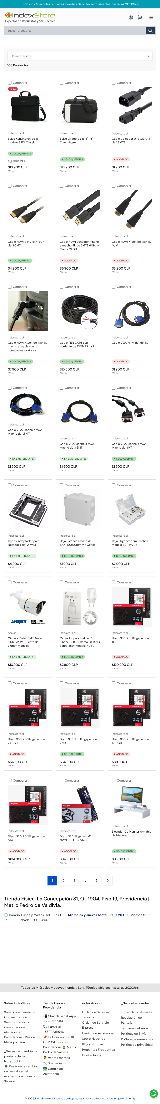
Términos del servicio (136, 1028)
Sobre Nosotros (93, 1039)
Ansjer (12, 633)
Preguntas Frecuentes (98, 1050)
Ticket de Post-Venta (136, 1012)
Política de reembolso (137, 1039)
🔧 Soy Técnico (54, 1063)
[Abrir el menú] (151, 17)
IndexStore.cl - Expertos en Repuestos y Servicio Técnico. (70, 1098)
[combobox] (80, 30)
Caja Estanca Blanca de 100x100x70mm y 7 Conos (77, 543)
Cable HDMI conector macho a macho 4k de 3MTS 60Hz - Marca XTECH (79, 245)
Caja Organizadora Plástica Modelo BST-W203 (130, 543)
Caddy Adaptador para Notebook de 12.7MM (24, 543)
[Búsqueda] (150, 30)
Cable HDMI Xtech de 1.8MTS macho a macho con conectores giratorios (27, 346)
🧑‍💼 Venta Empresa (56, 1058)
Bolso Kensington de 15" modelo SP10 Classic (23, 140)
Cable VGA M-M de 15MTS (130, 342)
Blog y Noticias (93, 1044)
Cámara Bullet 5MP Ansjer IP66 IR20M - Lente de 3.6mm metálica (25, 642)
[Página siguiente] (107, 880)
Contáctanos (91, 1055)
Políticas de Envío (133, 1034)
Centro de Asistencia (98, 1033)
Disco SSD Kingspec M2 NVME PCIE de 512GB (76, 838)
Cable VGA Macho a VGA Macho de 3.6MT (77, 445)
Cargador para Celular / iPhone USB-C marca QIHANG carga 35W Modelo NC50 (80, 642)
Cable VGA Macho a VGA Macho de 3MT (129, 445)
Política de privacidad (136, 1045)
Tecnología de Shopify (122, 1098)
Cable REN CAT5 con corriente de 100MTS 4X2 (77, 344)
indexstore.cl (16, 133)
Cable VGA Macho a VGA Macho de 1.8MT (25, 431)
